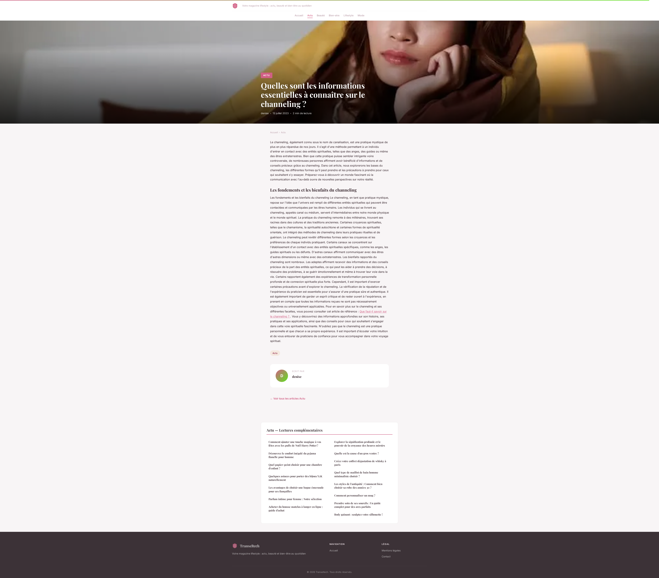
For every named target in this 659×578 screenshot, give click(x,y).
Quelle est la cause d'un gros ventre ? (356, 453)
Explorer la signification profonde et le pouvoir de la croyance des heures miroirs (359, 443)
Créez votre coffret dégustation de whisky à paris (360, 462)
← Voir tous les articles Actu (287, 398)
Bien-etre (334, 15)
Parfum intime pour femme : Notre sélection (295, 499)
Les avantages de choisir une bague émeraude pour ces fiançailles (296, 489)
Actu (310, 15)
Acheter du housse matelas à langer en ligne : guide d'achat (296, 508)
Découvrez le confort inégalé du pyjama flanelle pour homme (292, 455)
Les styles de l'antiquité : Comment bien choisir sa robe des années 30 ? (358, 485)
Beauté (321, 15)
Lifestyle (349, 15)
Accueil (299, 15)
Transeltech (249, 545)
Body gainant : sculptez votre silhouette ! (358, 514)
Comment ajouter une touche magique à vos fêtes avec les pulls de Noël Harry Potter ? (295, 443)
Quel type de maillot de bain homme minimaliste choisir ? (356, 474)
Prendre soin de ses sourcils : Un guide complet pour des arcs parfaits (357, 504)
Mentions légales (391, 550)
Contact (386, 556)
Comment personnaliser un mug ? (354, 495)
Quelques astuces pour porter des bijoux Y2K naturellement (295, 478)
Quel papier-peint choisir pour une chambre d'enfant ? (295, 466)
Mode (361, 15)
